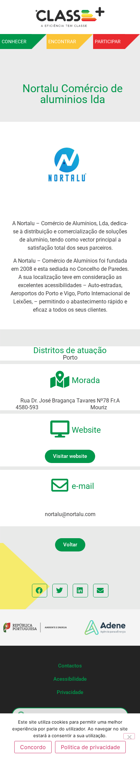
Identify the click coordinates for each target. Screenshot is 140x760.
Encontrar (62, 41)
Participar (108, 41)
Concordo (33, 747)
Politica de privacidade (90, 747)
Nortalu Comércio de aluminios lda (72, 94)
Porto (70, 357)
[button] (70, 544)
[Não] (129, 736)
